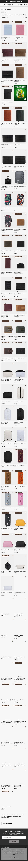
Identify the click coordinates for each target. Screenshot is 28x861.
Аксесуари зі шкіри (5, 14)
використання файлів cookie (18, 853)
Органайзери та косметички (16, 14)
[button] (7, 78)
